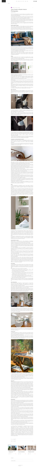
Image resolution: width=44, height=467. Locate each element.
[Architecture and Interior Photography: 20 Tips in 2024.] (31, 448)
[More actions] (32, 7)
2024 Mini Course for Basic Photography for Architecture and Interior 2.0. (12, 451)
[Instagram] (33, 1)
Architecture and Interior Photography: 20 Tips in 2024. (31, 451)
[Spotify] (36, 1)
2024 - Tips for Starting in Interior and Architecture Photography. (21, 451)
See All (35, 444)
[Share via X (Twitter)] (12, 439)
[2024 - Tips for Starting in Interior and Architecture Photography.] (22, 448)
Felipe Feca (4, 1)
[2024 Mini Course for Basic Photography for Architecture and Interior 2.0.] (12, 448)
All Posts (9, 3)
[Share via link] (15, 439)
